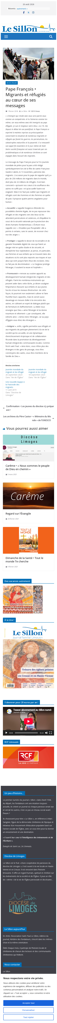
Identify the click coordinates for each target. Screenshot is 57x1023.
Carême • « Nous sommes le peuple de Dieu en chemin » (27, 467)
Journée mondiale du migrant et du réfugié (15, 370)
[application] (28, 721)
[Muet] (46, 732)
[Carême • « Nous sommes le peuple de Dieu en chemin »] (28, 436)
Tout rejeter (28, 1017)
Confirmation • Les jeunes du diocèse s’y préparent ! (30, 408)
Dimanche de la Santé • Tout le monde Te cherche (24, 559)
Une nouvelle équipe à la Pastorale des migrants (15, 384)
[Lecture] (6, 732)
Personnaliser (28, 1010)
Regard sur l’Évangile (18, 513)
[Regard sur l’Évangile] (28, 484)
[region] (28, 998)
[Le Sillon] (28, 24)
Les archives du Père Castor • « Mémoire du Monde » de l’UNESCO (27, 418)
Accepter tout (28, 1003)
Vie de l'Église (12, 83)
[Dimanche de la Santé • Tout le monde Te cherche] (28, 528)
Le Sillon (24, 111)
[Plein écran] (50, 732)
